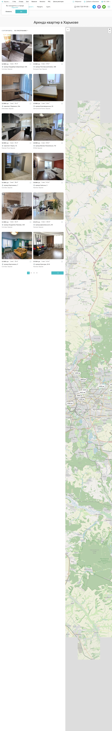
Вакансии (34, 1)
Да (21, 11)
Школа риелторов (58, 1)
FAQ (49, 1)
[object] (17, 68)
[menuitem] (30, 6)
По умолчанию (20, 30)
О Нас (14, 1)
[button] (77, 2)
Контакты (42, 1)
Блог (27, 1)
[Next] (57, 273)
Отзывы (21, 1)
